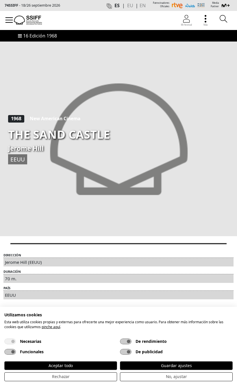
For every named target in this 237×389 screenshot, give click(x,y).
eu (130, 5)
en (143, 5)
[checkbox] (10, 341)
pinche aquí (51, 326)
